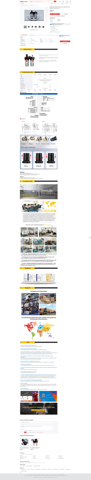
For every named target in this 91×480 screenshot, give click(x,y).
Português (34, 475)
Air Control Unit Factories (38, 469)
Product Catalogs (30, 454)
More (20, 472)
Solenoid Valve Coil (35, 458)
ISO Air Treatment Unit (55, 469)
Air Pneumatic (32, 469)
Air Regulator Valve (68, 469)
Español (31, 475)
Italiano (42, 475)
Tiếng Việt (62, 475)
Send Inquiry (65, 41)
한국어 (51, 475)
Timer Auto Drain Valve (48, 458)
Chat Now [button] (65, 43)
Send (25, 432)
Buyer (54, 3)
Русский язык (39, 475)
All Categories (22, 3)
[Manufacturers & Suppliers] (24, 1)
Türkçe (59, 475)
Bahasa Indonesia (65, 475)
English (29, 475)
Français (36, 475)
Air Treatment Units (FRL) (61, 458)
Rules (70, 3)
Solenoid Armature (22, 458)
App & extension (62, 3)
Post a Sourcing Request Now (39, 432)
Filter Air (28, 469)
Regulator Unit (49, 469)
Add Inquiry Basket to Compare (34, 29)
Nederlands (47, 475)
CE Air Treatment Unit (44, 469)
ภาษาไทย (57, 475)
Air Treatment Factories (23, 469)
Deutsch (44, 475)
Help (58, 3)
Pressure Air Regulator (61, 469)
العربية (49, 475)
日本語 (53, 475)
